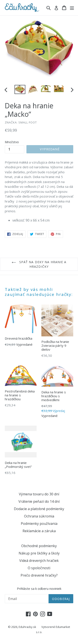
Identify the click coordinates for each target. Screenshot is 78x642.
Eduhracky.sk (27, 627)
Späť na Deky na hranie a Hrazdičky (42, 264)
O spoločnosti (39, 568)
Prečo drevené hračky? (39, 575)
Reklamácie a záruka (39, 531)
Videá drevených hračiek (39, 560)
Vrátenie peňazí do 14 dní (39, 501)
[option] (19, 89)
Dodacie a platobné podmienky (39, 508)
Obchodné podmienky (39, 545)
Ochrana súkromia (39, 516)
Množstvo (12, 142)
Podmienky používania (39, 523)
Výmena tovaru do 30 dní (39, 494)
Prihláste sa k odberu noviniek (39, 588)
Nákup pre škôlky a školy (39, 553)
